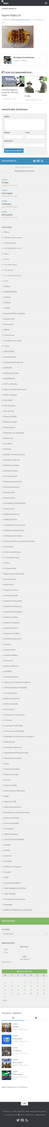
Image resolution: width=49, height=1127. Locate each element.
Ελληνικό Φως (9, 498)
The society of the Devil (12, 275)
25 (11, 993)
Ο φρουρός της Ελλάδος (13, 726)
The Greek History (10, 265)
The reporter (8, 270)
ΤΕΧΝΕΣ (7, 845)
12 (18, 986)
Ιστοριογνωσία (9, 650)
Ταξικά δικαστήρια (11, 834)
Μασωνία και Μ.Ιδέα (12, 698)
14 (31, 986)
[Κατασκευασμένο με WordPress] (19, 1115)
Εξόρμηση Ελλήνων (12, 514)
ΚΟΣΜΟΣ (8, 671)
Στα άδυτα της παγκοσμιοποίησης (17, 812)
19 (18, 990)
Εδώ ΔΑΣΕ (8, 400)
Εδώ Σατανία (9, 411)
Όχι (6, 952)
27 (24, 993)
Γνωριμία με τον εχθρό (13, 341)
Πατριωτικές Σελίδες (12, 769)
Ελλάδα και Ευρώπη (12, 460)
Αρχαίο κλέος (9, 319)
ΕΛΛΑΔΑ (7, 449)
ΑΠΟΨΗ (7, 303)
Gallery (6, 254)
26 (18, 993)
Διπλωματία (7, 215)
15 (37, 986)
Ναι (6, 950)
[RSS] (42, 161)
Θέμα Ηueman (41, 1115)
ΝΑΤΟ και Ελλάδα (11, 704)
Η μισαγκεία (8, 547)
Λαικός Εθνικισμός (11, 677)
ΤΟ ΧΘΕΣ (8, 861)
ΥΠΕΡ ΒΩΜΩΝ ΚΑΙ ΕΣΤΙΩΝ (15, 888)
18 (11, 990)
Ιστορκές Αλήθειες (11, 655)
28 (31, 993)
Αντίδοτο (7, 297)
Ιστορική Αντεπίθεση (12, 633)
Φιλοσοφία (8, 905)
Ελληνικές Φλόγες (11, 471)
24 (5, 993)
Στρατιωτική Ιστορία (11, 818)
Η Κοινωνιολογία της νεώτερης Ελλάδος (19, 541)
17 (5, 990)
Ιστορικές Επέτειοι (11, 628)
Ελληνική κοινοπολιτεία (13, 482)
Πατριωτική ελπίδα (11, 774)
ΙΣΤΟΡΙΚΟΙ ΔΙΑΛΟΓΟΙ (12, 639)
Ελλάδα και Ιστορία (11, 465)
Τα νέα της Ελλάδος (11, 823)
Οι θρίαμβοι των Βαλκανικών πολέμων (19, 736)
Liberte (6, 259)
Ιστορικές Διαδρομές (12, 623)
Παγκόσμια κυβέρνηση (13, 747)
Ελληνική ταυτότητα (11, 487)
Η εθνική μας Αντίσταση (13, 536)
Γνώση (6, 346)
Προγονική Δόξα (10, 785)
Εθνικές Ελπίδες (10, 416)
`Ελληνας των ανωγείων (13, 238)
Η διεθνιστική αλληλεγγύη (14, 530)
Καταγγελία (8, 661)
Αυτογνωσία (9, 324)
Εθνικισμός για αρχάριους (14, 433)
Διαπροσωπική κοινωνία (13, 362)
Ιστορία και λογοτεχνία (12, 606)
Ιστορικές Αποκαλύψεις (13, 612)
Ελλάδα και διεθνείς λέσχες (14, 454)
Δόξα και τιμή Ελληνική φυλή (15, 389)
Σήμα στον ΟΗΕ (10, 802)
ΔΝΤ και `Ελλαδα (10, 384)
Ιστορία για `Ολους (11, 590)
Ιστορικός (7, 644)
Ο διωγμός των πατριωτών (14, 715)
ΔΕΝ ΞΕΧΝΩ (9, 351)
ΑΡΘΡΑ (4, 180)
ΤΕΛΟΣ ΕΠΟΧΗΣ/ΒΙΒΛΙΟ (14, 840)
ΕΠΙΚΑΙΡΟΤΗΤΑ (10, 520)
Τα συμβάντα (9, 829)
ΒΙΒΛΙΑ (7, 330)
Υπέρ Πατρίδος (10, 894)
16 (44, 986)
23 (44, 990)
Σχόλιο (7, 117)
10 (5, 986)
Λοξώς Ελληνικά (10, 693)
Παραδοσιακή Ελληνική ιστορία (16, 753)
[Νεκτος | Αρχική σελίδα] (6, 3)
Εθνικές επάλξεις (10, 422)
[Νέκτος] (38, 161)
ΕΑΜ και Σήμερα (10, 395)
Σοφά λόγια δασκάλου (12, 807)
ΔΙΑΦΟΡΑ (8, 368)
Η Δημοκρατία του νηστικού (14, 525)
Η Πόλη (7, 563)
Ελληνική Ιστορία (10, 476)
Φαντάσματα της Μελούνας (14, 899)
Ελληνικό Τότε (9, 492)
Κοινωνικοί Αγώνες (11, 666)
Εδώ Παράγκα (9, 406)
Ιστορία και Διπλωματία (13, 601)
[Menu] (46, 3)
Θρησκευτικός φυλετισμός (14, 574)
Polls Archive (6, 962)
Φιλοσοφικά (7, 193)
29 (37, 993)
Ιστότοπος (8, 141)
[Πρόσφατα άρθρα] (13, 1018)
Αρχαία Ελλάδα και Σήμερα (14, 313)
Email (27, 133)
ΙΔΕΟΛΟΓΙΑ (8, 585)
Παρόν (6, 764)
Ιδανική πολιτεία (10, 579)
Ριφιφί (6, 796)
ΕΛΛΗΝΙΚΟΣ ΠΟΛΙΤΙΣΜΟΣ (15, 503)
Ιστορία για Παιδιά (11, 595)
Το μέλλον (8, 856)
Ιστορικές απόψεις (11, 617)
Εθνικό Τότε (8, 438)
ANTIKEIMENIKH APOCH (13, 248)
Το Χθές (27, 96)
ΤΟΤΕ (6, 877)
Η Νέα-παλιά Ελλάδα (12, 552)
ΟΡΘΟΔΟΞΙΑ (9, 742)
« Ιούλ (4, 1000)
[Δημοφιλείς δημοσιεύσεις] (35, 1018)
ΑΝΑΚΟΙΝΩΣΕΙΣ (10, 292)
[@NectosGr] (34, 161)
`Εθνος (6, 232)
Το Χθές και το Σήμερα (12, 867)
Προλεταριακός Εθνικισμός (14, 791)
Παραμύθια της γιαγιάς (13, 758)
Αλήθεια (7, 286)
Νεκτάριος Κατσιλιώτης (20, 20)
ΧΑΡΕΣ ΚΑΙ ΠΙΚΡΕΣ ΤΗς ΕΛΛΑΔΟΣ (18, 910)
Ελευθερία (8, 444)
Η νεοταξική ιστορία (11, 557)
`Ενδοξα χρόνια (10, 243)
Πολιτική (7, 780)
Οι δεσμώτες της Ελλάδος (14, 731)
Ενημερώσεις (9, 509)
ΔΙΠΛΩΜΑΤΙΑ (9, 379)
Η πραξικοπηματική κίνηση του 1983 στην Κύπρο (10, 92)
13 (24, 986)
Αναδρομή (6, 204)
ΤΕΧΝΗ (7, 850)
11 (11, 986)
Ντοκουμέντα (9, 709)
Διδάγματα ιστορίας (11, 373)
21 (31, 990)
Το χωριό (7, 872)
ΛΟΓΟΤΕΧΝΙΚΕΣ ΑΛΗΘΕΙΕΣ (15, 688)
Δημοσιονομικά (10, 357)
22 (37, 990)
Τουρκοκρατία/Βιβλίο (12, 883)
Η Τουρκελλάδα (10, 568)
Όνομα (7, 133)
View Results (24, 959)
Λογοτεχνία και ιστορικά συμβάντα (17, 682)
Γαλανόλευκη (9, 335)
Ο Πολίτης (8, 720)
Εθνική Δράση (9, 427)
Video (6, 281)
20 (24, 990)
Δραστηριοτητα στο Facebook (14, 1087)
